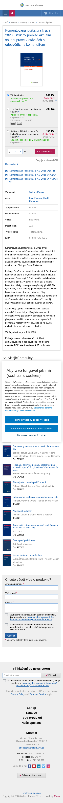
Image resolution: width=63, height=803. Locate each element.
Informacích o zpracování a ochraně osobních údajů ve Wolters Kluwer (32, 618)
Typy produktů (31, 717)
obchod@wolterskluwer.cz (31, 747)
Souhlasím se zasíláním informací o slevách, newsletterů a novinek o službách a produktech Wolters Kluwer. (32, 627)
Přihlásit (52, 675)
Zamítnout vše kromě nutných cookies (31, 428)
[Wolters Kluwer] (31, 5)
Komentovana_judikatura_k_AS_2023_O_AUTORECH (33, 181)
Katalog (23, 22)
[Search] (12, 13)
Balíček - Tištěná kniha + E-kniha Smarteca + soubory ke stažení (32, 134)
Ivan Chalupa (35, 198)
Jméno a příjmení (14, 584)
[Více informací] (19, 111)
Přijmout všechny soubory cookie (31, 419)
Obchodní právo (45, 22)
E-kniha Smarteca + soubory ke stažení (32, 110)
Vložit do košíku (45, 151)
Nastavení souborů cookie (31, 435)
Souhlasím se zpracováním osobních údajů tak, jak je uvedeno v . (32, 617)
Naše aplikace (31, 722)
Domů (5, 22)
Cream (57, 796)
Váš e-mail (11, 593)
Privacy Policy (18, 694)
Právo (32, 22)
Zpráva (9, 602)
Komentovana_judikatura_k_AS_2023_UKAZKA (32, 175)
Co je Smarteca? (17, 118)
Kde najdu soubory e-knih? (21, 120)
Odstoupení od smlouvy (33, 775)
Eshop (14, 22)
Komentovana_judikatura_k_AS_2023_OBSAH (32, 171)
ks (25, 151)
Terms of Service (38, 694)
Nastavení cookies (32, 793)
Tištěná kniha (32, 95)
